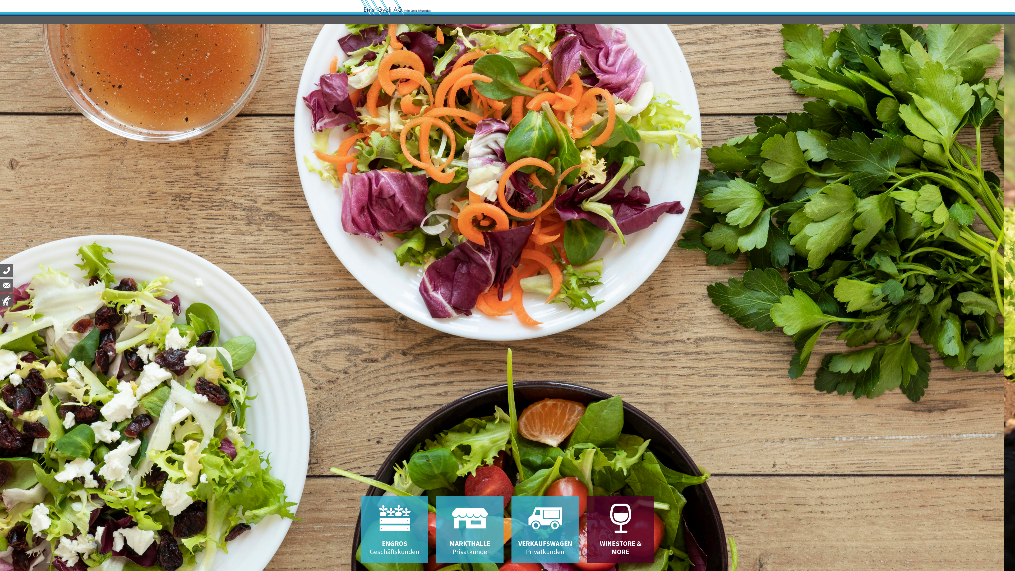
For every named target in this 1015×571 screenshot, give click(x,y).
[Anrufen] (6, 270)
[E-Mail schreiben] (6, 285)
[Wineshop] (6, 300)
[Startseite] (396, 7)
